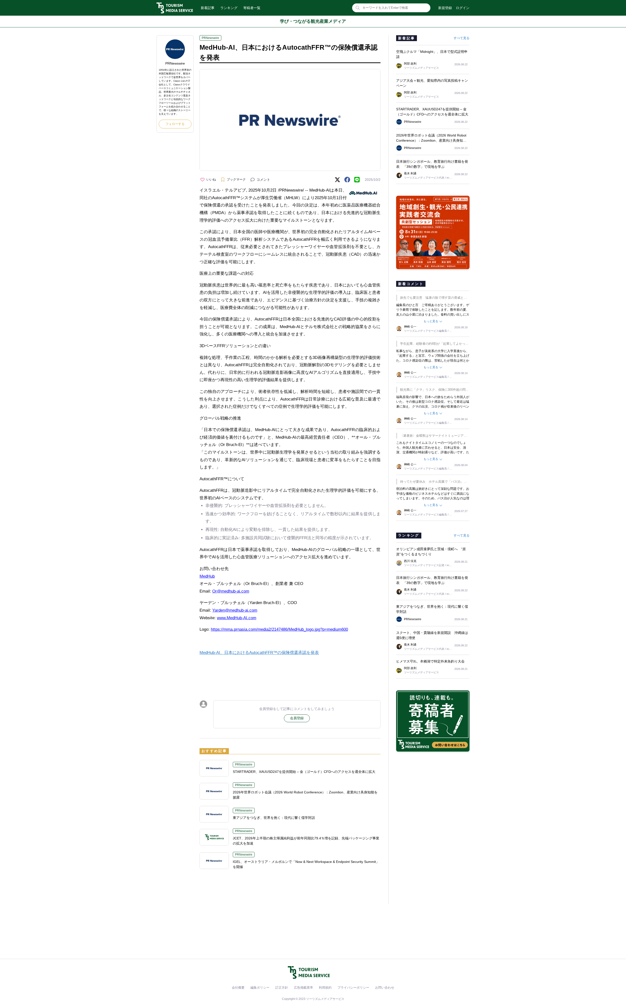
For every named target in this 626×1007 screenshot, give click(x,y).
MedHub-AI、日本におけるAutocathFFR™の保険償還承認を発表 (259, 652)
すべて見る (462, 38)
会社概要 (238, 987)
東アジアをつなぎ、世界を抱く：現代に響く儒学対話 (274, 818)
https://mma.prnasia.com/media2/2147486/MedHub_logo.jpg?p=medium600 (279, 629)
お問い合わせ (384, 987)
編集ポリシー (259, 987)
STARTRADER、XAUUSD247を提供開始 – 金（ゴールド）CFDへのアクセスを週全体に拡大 (304, 772)
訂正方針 (281, 987)
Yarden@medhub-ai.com (234, 610)
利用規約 (325, 987)
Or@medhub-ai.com (230, 591)
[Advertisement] (290, 674)
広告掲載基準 (303, 987)
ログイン (463, 8)
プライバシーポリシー (353, 987)
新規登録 (445, 8)
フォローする (175, 124)
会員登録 (297, 718)
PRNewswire (210, 38)
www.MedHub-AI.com (236, 618)
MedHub (207, 576)
